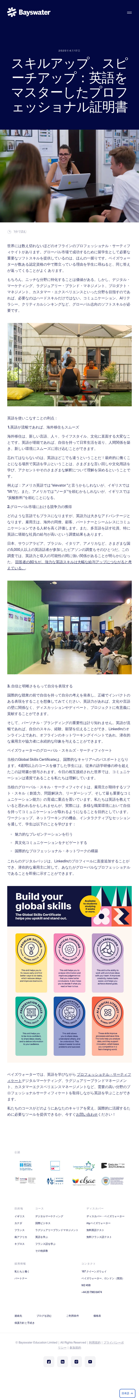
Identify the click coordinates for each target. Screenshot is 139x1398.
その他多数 (41, 1251)
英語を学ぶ (41, 1237)
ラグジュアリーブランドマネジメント (56, 1230)
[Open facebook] (48, 1361)
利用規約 (95, 1342)
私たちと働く (22, 1271)
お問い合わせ (87, 1115)
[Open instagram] (76, 1361)
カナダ (18, 1223)
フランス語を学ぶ (45, 1244)
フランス (19, 1230)
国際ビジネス (42, 1223)
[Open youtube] (90, 1361)
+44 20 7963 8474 (91, 1292)
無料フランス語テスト (99, 1237)
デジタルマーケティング (49, 1216)
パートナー (20, 1278)
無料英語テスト (95, 1230)
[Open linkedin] (62, 1361)
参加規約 (75, 1347)
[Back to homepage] (29, 12)
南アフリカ (20, 1237)
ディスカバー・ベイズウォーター (106, 1216)
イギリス (19, 1216)
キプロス (19, 1244)
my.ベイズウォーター (99, 1223)
